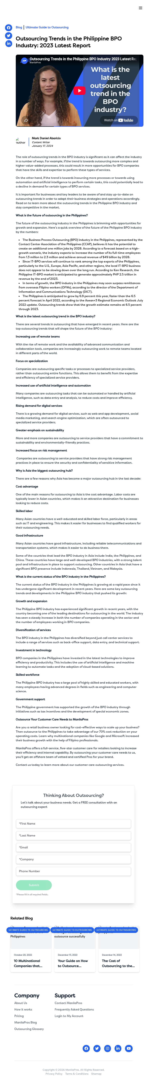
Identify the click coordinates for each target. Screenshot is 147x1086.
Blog (19, 27)
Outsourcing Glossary (29, 1029)
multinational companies (71, 736)
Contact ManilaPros (68, 1003)
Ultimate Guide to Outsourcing (47, 27)
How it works (23, 1009)
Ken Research (123, 270)
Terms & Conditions (76, 1073)
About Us (20, 1003)
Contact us (23, 765)
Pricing (19, 1016)
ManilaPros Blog (25, 1022)
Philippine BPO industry (114, 203)
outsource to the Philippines (43, 732)
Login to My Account (69, 1016)
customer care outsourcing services (99, 765)
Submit (34, 885)
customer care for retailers (91, 748)
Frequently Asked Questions (74, 1009)
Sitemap (96, 1073)
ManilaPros (23, 748)
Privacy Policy (54, 1073)
